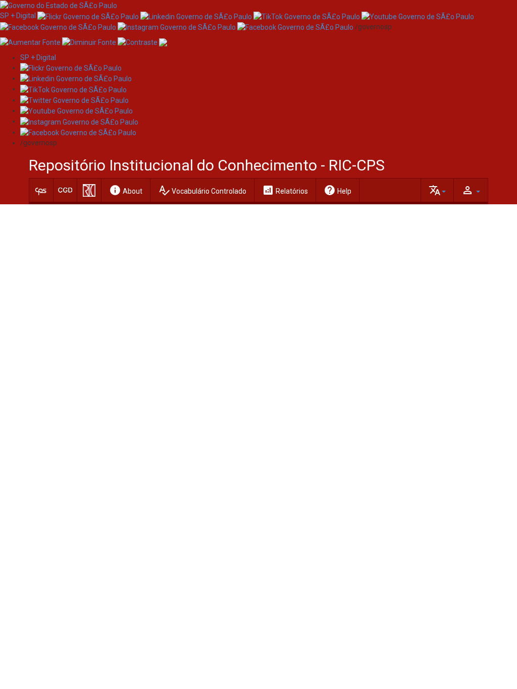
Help (337, 190)
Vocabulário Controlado (202, 190)
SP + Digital (18, 16)
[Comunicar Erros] (163, 42)
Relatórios (285, 190)
